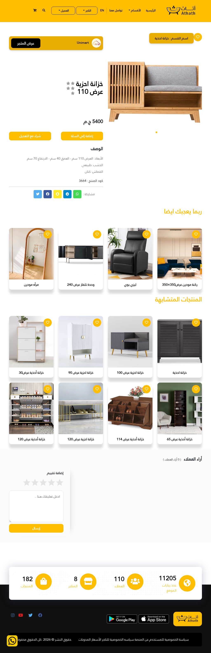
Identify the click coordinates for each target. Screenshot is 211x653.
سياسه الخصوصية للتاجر (118, 639)
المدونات (85, 639)
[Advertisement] (36, 89)
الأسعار (96, 639)
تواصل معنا (115, 10)
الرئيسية (151, 10)
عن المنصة (142, 639)
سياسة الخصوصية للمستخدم (169, 639)
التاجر (88, 10)
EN (102, 10)
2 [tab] (153, 132)
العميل (64, 10)
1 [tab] (156, 132)
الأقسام (135, 10)
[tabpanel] (155, 94)
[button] (34, 10)
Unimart (53, 43)
